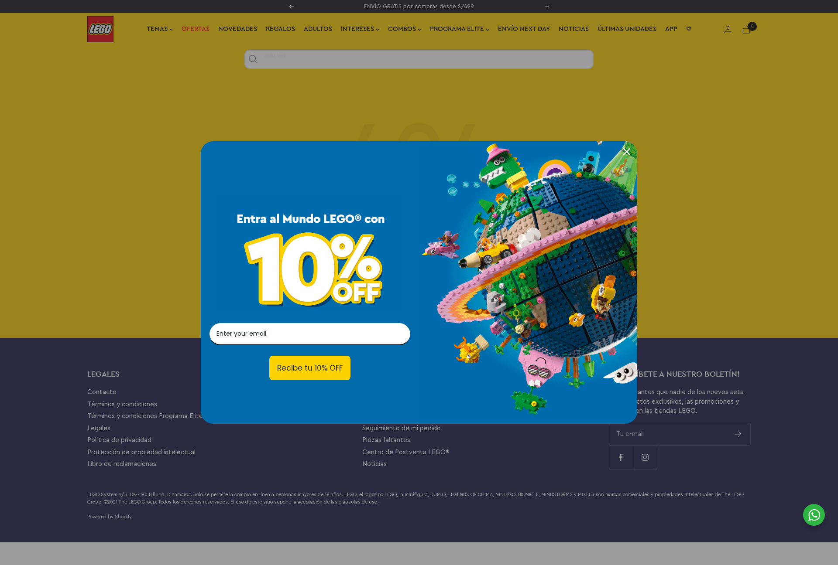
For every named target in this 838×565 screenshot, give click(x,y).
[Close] (626, 151)
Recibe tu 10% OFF (310, 368)
